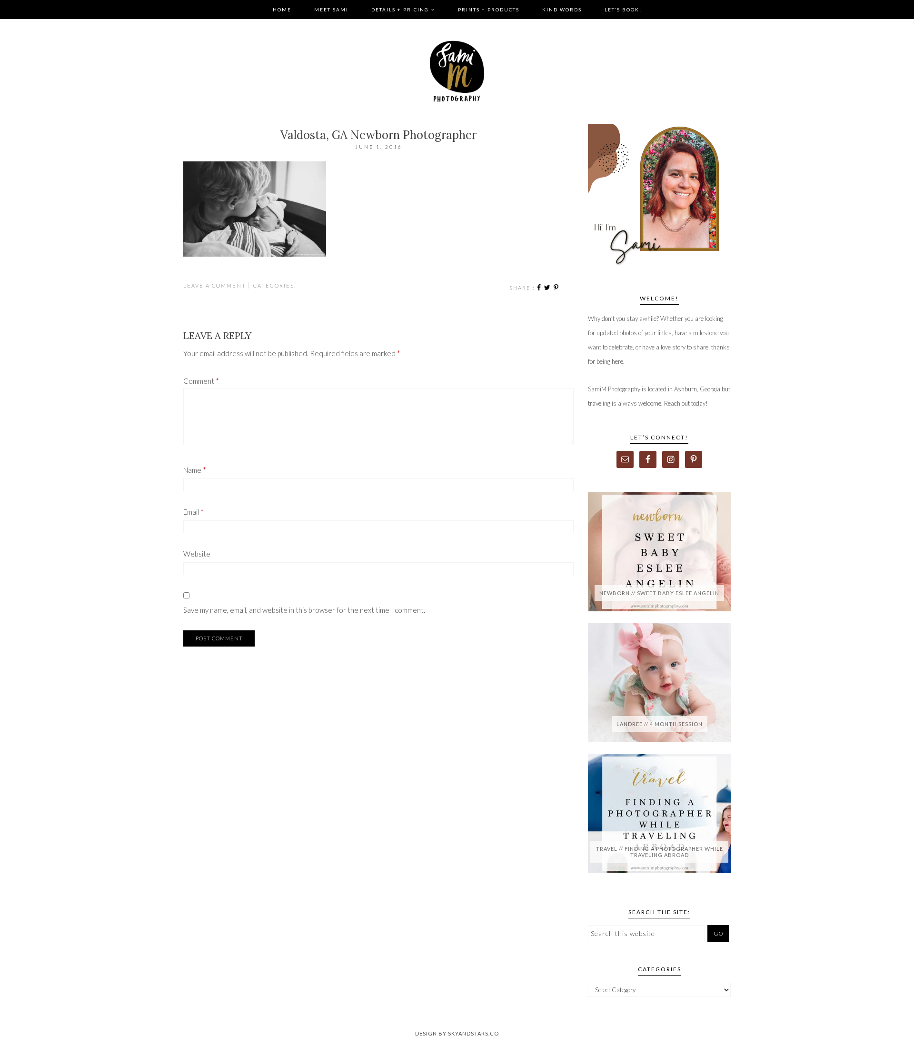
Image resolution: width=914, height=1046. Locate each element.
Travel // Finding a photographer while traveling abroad (659, 852)
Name (194, 470)
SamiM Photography (457, 71)
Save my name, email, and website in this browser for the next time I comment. (304, 610)
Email (193, 512)
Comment (201, 381)
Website (196, 553)
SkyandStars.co (473, 1033)
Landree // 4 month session (659, 724)
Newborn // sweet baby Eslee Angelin (659, 593)
